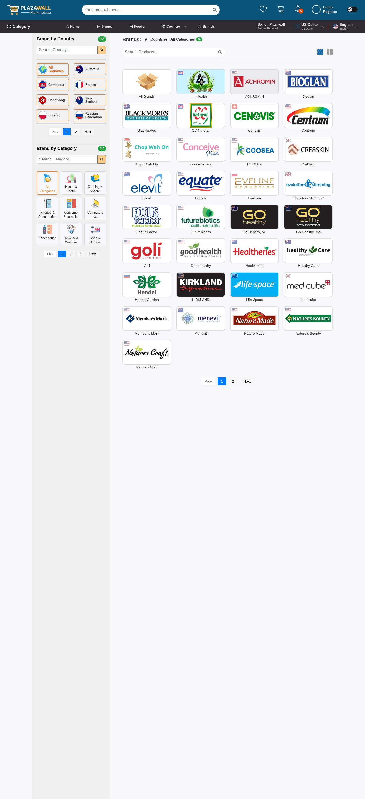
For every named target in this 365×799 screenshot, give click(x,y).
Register (330, 12)
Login (328, 7)
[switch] (352, 9)
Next (88, 132)
